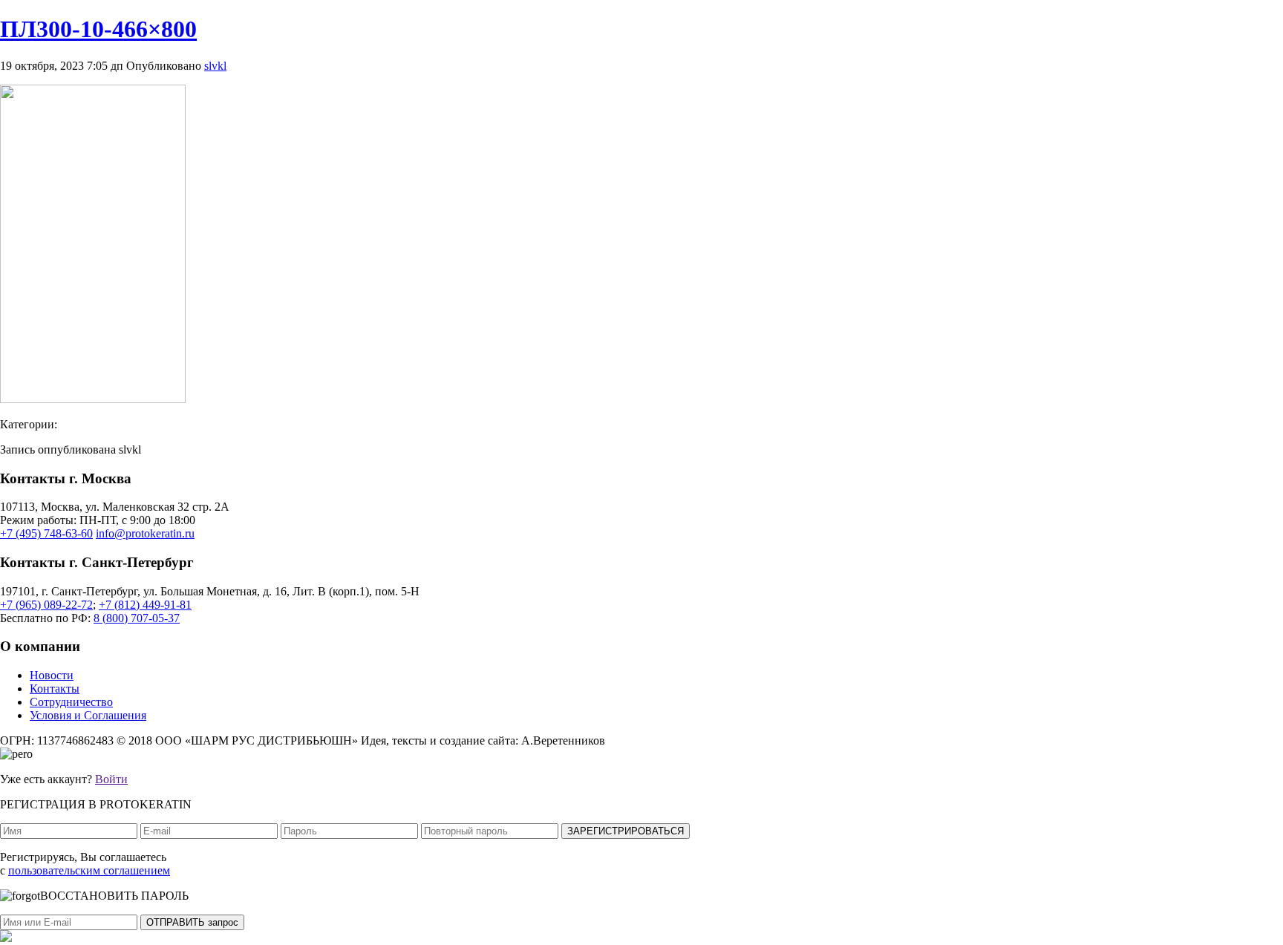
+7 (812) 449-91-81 (145, 604)
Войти (111, 779)
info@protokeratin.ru (145, 533)
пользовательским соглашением (89, 870)
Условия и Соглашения (88, 715)
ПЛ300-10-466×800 (98, 29)
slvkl (215, 65)
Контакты (54, 688)
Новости (52, 675)
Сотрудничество (71, 702)
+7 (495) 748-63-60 (46, 533)
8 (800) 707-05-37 (137, 618)
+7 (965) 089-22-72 (46, 604)
